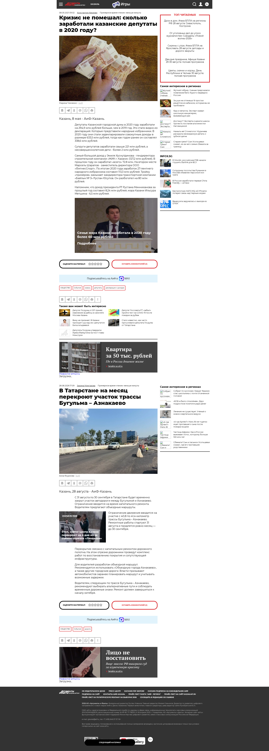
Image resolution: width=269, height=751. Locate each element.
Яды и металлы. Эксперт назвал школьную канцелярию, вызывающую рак (188, 113)
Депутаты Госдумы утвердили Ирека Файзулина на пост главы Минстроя (88, 332)
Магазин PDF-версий (134, 691)
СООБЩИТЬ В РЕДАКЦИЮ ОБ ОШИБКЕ (157, 697)
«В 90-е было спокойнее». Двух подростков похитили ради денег (189, 402)
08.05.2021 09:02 (67, 13)
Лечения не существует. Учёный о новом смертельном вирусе (189, 412)
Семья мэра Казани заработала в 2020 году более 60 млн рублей (114, 235)
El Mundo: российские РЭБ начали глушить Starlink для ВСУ (189, 161)
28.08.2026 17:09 (66, 385)
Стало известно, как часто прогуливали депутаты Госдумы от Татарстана (137, 322)
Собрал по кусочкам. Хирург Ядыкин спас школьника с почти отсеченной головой (191, 393)
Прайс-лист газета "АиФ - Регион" (144, 694)
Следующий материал (110, 743)
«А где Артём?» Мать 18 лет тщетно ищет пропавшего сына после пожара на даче (190, 424)
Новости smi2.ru (69, 373)
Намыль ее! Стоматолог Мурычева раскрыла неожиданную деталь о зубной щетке (190, 133)
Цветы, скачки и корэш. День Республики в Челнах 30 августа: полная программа (185, 73)
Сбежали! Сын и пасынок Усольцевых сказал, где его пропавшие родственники (191, 444)
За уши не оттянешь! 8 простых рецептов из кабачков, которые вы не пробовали (191, 103)
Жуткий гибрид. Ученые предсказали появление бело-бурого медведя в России (191, 92)
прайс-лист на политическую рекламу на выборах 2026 (109, 697)
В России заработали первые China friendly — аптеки (189, 182)
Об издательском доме (93, 691)
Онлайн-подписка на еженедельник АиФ (168, 691)
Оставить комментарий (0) (134, 264)
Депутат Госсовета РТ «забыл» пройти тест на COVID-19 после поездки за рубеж (137, 312)
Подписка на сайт (91, 694)
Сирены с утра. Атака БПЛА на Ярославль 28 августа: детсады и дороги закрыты (185, 48)
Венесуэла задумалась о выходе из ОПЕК (189, 202)
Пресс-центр (115, 691)
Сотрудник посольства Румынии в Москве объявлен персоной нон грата (189, 172)
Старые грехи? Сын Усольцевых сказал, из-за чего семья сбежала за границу (190, 144)
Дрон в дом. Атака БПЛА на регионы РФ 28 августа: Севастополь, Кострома (185, 23)
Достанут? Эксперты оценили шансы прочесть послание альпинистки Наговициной (191, 123)
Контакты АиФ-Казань (114, 694)
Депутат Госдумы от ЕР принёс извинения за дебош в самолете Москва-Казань (88, 312)
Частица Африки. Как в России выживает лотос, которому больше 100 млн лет (190, 434)
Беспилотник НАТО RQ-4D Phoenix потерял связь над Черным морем (189, 192)
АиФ (80, 103)
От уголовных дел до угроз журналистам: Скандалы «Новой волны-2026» (185, 36)
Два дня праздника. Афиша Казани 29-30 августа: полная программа (185, 60)
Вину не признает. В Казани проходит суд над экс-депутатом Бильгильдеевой (89, 322)
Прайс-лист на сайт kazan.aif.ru (180, 694)
